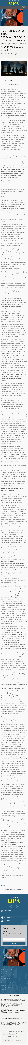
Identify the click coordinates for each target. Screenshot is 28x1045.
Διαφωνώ (18, 1040)
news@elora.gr (5, 1006)
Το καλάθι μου (5, 978)
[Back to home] (14, 3)
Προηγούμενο (10, 889)
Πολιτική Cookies (12, 1036)
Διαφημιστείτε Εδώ (7, 987)
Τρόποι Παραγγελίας (7, 974)
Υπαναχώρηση (5, 976)
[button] (26, 3)
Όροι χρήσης (5, 985)
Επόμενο (19, 889)
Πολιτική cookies (6, 980)
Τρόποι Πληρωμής (6, 971)
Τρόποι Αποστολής (6, 969)
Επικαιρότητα (15, 54)
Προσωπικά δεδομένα (8, 983)
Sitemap (3, 989)
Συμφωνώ (8, 1040)
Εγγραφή (14, 943)
